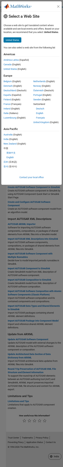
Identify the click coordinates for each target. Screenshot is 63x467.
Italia (6, 113)
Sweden (37, 99)
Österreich (38, 90)
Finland (7, 99)
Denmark (8, 86)
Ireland (7, 108)
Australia (8, 134)
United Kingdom (41, 122)
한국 (6, 166)
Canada (7, 64)
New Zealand (10, 143)
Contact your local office (31, 177)
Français (40, 117)
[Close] (58, 6)
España (7, 95)
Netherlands (39, 81)
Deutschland (10, 90)
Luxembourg (10, 117)
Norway (37, 86)
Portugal (37, 95)
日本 (6, 162)
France (7, 104)
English (39, 113)
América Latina (11, 60)
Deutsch (40, 108)
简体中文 (11, 152)
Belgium (8, 81)
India (6, 139)
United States (10, 69)
